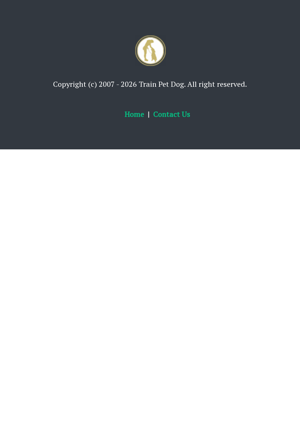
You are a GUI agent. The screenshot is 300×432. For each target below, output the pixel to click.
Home (134, 114)
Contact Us (171, 114)
